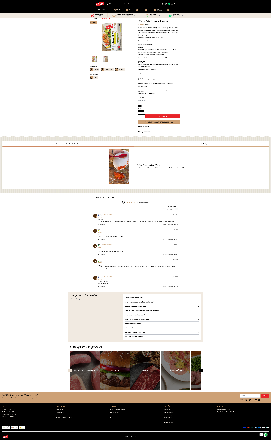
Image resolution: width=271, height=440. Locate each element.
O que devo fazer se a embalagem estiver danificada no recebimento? (142, 310)
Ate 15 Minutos (96, 18)
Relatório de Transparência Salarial (64, 417)
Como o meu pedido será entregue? (133, 323)
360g (140, 106)
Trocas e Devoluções (168, 417)
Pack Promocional (159, 10)
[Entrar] (172, 4)
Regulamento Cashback (169, 422)
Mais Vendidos (120, 9)
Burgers (149, 9)
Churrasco (131, 9)
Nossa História (59, 409)
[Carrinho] (175, 4)
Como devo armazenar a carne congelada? (135, 306)
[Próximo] (201, 370)
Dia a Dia (140, 9)
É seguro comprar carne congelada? (134, 298)
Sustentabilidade (60, 415)
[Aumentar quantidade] (143, 116)
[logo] (100, 4)
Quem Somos (167, 409)
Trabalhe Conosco (60, 412)
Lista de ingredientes (143, 126)
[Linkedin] (259, 400)
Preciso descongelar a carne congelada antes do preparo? (139, 302)
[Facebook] (253, 400)
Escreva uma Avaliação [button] (171, 206)
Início (90, 18)
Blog (170, 9)
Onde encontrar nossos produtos (117, 409)
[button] (94, 58)
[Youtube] (256, 400)
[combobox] (139, 4)
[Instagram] (250, 400)
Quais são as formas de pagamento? (134, 336)
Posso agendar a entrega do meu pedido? (135, 332)
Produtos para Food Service (116, 415)
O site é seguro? (129, 328)
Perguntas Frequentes (169, 412)
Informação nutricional (144, 132)
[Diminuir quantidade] (140, 116)
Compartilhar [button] (102, 224)
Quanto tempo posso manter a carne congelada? (137, 319)
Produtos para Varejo (114, 412)
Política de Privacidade (169, 420)
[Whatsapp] (247, 400)
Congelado (141, 111)
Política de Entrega (168, 415)
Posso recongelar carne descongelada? (135, 315)
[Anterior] (70, 370)
